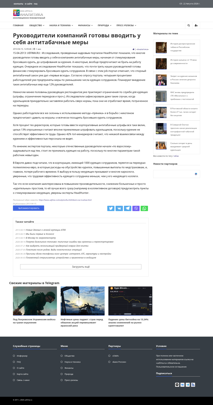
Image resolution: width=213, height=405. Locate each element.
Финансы (84, 25)
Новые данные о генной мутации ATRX (46, 229)
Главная (18, 25)
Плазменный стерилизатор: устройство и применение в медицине (61, 257)
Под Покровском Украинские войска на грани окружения (34, 321)
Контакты (18, 4)
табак (176, 156)
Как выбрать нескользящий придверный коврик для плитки (57, 245)
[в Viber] (136, 208)
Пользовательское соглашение (171, 366)
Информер (22, 355)
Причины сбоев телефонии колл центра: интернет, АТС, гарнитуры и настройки (68, 253)
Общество (35, 25)
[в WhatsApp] (144, 208)
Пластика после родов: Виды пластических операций (54, 249)
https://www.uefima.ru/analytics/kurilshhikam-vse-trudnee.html (65, 200)
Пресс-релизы (125, 25)
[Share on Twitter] (111, 208)
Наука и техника (60, 25)
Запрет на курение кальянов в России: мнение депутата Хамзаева (183, 79)
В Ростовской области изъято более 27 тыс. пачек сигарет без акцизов (184, 112)
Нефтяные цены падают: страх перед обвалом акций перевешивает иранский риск (82, 322)
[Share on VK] (119, 208)
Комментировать (30, 208)
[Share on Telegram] (127, 208)
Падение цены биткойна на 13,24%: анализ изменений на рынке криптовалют (128, 322)
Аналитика (142, 49)
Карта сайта (22, 374)
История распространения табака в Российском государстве (182, 47)
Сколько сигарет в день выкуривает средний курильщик (181, 146)
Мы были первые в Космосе (40, 233)
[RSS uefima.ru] (193, 385)
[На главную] (133, 49)
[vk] (182, 385)
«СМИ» (115, 355)
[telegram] (188, 385)
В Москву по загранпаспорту (41, 237)
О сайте (28, 4)
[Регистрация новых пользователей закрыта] (196, 25)
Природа (103, 25)
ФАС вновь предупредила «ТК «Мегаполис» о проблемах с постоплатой (182, 95)
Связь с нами (23, 380)
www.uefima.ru (26, 11)
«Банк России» (119, 361)
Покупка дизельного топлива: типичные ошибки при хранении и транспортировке (70, 241)
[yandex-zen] (177, 385)
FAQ (35, 4)
